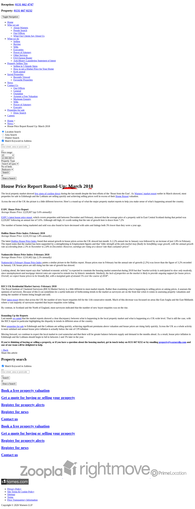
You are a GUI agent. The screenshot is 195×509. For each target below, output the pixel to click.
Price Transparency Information (22, 500)
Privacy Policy (14, 489)
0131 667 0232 (23, 10)
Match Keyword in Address (18, 141)
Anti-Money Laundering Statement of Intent (34, 60)
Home (10, 22)
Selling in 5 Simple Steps (25, 66)
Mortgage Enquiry (22, 99)
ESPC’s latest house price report (16, 217)
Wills (15, 47)
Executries (18, 49)
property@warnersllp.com (172, 342)
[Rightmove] (107, 477)
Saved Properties (15, 74)
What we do (13, 38)
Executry (17, 107)
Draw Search (19, 113)
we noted (17, 318)
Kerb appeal (19, 71)
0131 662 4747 (24, 4)
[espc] (10, 477)
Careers (11, 115)
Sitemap (11, 494)
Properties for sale (16, 110)
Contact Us (12, 85)
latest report (12, 299)
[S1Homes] (15, 483)
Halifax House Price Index (24, 241)
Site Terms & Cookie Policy (20, 491)
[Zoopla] (41, 477)
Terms (10, 497)
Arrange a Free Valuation (25, 96)
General (17, 91)
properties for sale (15, 326)
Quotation (18, 93)
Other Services (20, 55)
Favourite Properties (23, 80)
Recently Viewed (21, 77)
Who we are (13, 25)
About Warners (20, 27)
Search (5, 172)
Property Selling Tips (17, 63)
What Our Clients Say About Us (28, 36)
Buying (17, 44)
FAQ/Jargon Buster (22, 58)
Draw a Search (8, 178)
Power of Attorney (22, 52)
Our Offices (19, 33)
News (10, 82)
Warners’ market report (145, 193)
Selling (16, 41)
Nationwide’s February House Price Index (21, 262)
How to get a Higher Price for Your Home (33, 69)
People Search (20, 30)
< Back (4, 350)
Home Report (122, 196)
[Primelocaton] (168, 477)
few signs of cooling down (47, 193)
